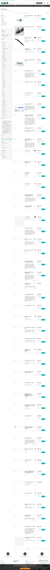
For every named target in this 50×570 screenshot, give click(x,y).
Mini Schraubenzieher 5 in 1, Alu (30, 360)
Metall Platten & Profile (4, 24)
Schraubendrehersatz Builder (28, 317)
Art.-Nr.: (25, 17)
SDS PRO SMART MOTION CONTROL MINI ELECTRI (29, 195)
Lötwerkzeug (2, 21)
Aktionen (10, 0)
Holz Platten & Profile (3, 23)
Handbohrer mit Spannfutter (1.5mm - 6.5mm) (28, 350)
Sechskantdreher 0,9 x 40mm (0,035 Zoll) (30, 328)
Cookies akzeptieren (27, 568)
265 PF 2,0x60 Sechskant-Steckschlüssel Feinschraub (29, 261)
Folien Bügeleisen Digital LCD (29, 294)
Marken (28, 0)
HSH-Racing (25, 0)
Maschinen (2, 19)
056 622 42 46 (28, 562)
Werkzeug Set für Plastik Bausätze (30, 526)
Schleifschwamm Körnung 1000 (29, 16)
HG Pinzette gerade (28, 183)
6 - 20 (48, 548)
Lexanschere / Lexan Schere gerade (28, 283)
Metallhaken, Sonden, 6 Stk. (28, 239)
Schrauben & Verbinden (4, 22)
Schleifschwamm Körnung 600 (29, 250)
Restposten (13, 0)
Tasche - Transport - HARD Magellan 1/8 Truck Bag (29, 140)
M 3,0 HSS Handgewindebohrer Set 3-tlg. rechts (30, 537)
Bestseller (7, 0)
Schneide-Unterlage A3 (28, 493)
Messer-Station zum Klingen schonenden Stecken (29, 372)
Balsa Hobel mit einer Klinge (29, 382)
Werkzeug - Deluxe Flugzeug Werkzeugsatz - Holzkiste (29, 115)
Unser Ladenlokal (43, 0)
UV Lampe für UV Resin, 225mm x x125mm (30, 504)
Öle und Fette (2, 20)
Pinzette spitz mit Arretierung (27, 173)
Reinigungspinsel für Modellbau (28, 162)
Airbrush (2, 16)
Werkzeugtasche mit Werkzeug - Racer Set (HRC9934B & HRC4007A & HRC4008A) (29, 394)
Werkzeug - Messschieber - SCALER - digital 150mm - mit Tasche (29, 427)
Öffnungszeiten (38, 0)
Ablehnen (22, 568)
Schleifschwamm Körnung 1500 (29, 449)
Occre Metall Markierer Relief (28, 38)
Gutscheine (31, 0)
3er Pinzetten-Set (27, 150)
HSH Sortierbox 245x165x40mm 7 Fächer (30, 60)
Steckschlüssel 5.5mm (28, 415)
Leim (1, 18)
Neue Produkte (3, 0)
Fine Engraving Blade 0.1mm (28, 460)
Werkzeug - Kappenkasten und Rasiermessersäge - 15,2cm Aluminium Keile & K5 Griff (29, 472)
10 (36, 548)
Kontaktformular (29, 563)
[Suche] (34, 3)
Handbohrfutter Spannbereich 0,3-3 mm (28, 49)
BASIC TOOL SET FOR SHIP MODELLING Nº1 (29, 272)
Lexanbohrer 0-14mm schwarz (29, 26)
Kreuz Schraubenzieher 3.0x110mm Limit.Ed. (28, 206)
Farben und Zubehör (3, 17)
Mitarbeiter (34, 0)
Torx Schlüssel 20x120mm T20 (29, 305)
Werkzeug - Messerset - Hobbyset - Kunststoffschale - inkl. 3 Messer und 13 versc (30, 405)
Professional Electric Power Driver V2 (28, 515)
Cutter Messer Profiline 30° (29, 70)
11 (38, 548)
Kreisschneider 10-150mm (29, 338)
